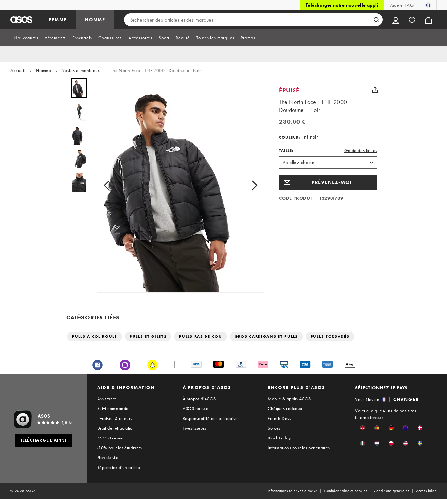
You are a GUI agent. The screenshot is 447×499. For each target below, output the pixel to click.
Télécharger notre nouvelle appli (342, 5)
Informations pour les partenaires (299, 448)
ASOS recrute (196, 408)
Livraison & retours (114, 418)
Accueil (17, 70)
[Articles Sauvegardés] (412, 19)
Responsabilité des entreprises (211, 418)
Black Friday (279, 438)
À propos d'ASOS (199, 399)
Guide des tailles (360, 150)
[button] (328, 182)
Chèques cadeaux (285, 408)
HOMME (95, 20)
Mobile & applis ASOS (289, 399)
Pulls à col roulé (94, 336)
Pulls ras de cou (200, 336)
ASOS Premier (110, 438)
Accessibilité (426, 490)
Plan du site (108, 457)
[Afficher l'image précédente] (108, 185)
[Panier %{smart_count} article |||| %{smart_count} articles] (428, 19)
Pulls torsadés (330, 336)
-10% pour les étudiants (119, 448)
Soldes (274, 428)
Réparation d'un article (118, 467)
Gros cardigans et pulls (266, 336)
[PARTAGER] (375, 89)
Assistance (107, 399)
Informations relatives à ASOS (292, 490)
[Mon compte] (395, 19)
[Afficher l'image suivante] (252, 185)
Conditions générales (391, 490)
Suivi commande (113, 408)
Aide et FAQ (402, 5)
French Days (279, 418)
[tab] (26, 37)
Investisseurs (194, 428)
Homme (43, 70)
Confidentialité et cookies (345, 490)
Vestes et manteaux (81, 70)
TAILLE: (286, 150)
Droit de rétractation (116, 428)
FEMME (58, 20)
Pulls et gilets (148, 336)
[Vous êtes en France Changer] (428, 5)
